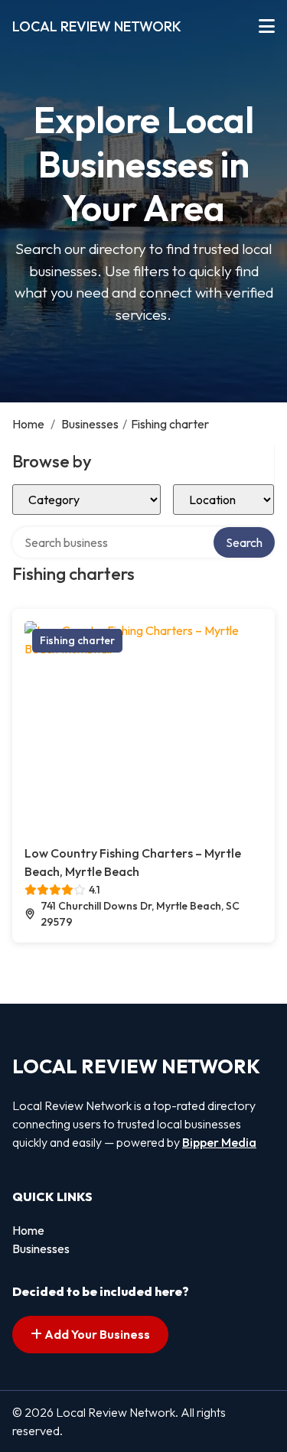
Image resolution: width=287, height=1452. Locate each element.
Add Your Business (96, 1334)
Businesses (90, 423)
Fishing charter (77, 640)
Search (244, 542)
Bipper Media (219, 1142)
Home (28, 423)
